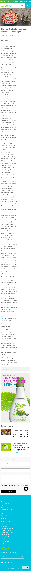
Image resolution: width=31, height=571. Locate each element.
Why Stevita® (5, 507)
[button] (22, 5)
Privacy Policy (5, 541)
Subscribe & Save (6, 530)
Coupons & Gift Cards (8, 524)
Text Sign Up (5, 537)
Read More (15, 439)
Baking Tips (5, 516)
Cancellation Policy (7, 533)
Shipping (4, 526)
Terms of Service (6, 543)
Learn (3, 512)
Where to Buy (5, 535)
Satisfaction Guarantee (8, 522)
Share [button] (6, 40)
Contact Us (4, 518)
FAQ (2, 514)
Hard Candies (11, 311)
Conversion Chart (6, 510)
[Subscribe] (22, 557)
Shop (2, 501)
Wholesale (4, 539)
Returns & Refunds (7, 528)
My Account (5, 503)
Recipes (3, 505)
